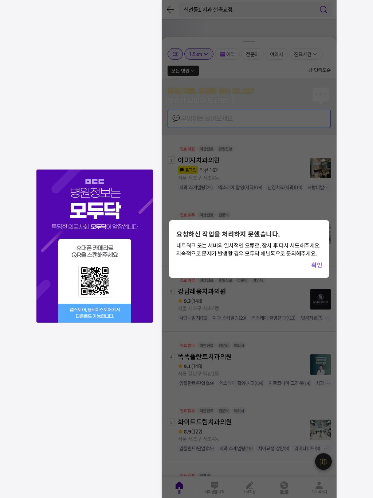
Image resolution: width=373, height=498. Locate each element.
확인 (316, 264)
